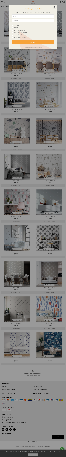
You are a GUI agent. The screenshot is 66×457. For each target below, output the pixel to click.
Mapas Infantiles (19, 35)
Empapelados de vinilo (20, 32)
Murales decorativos (20, 37)
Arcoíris (16, 27)
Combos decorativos (20, 30)
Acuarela (16, 25)
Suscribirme (33, 42)
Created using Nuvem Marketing (33, 47)
